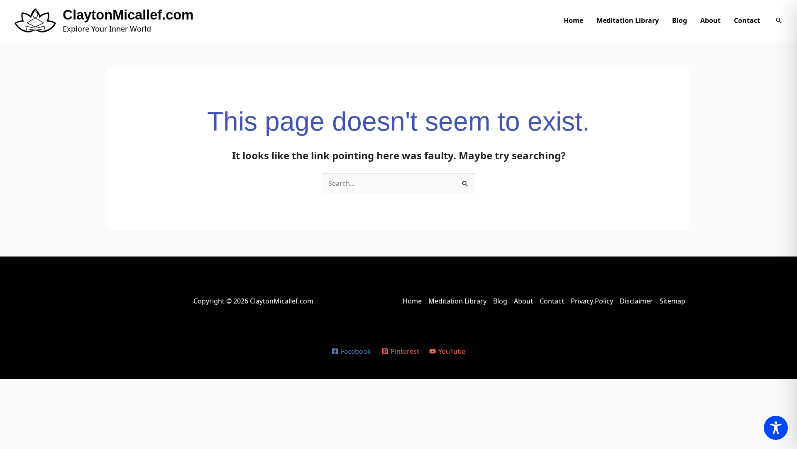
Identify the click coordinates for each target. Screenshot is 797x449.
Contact (747, 20)
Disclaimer (636, 301)
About (710, 20)
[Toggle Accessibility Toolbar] (776, 428)
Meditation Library (628, 20)
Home (573, 20)
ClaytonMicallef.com (128, 14)
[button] (778, 20)
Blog (679, 20)
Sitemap (672, 301)
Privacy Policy (592, 301)
